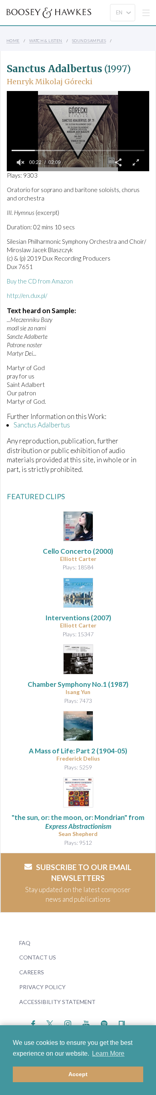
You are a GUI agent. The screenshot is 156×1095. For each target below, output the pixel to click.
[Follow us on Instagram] (67, 1023)
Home (13, 40)
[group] (20, 162)
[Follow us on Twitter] (49, 1023)
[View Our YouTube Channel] (86, 1023)
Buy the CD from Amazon (40, 281)
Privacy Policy (42, 987)
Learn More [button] (108, 1053)
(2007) (78, 617)
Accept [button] (78, 1074)
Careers (31, 972)
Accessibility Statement (57, 1001)
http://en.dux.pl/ (27, 295)
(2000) (78, 551)
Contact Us (37, 957)
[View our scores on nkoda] (122, 1023)
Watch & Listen (45, 40)
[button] (118, 162)
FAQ (24, 942)
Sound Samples (89, 40)
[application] (78, 131)
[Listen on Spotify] (104, 1023)
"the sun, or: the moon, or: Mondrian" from (78, 821)
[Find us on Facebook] (33, 1023)
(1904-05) (78, 751)
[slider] (78, 150)
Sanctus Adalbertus (42, 425)
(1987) (78, 684)
